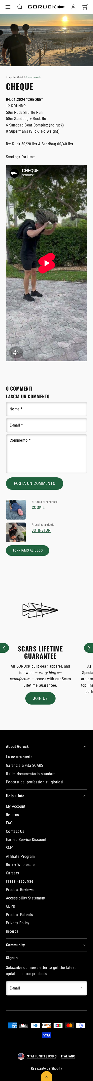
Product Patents (19, 914)
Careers (12, 873)
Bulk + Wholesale (20, 864)
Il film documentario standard (31, 774)
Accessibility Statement (25, 898)
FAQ (9, 823)
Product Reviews (20, 889)
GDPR (10, 906)
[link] (73, 7)
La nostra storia (19, 757)
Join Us (40, 698)
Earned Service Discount (26, 839)
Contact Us (15, 831)
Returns (12, 814)
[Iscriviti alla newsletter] (81, 988)
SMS (9, 848)
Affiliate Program (20, 856)
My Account (15, 806)
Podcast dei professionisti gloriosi (34, 782)
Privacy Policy (17, 923)
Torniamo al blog (28, 550)
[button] (8, 7)
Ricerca (12, 931)
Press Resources (20, 881)
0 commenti (33, 77)
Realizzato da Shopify (46, 1068)
